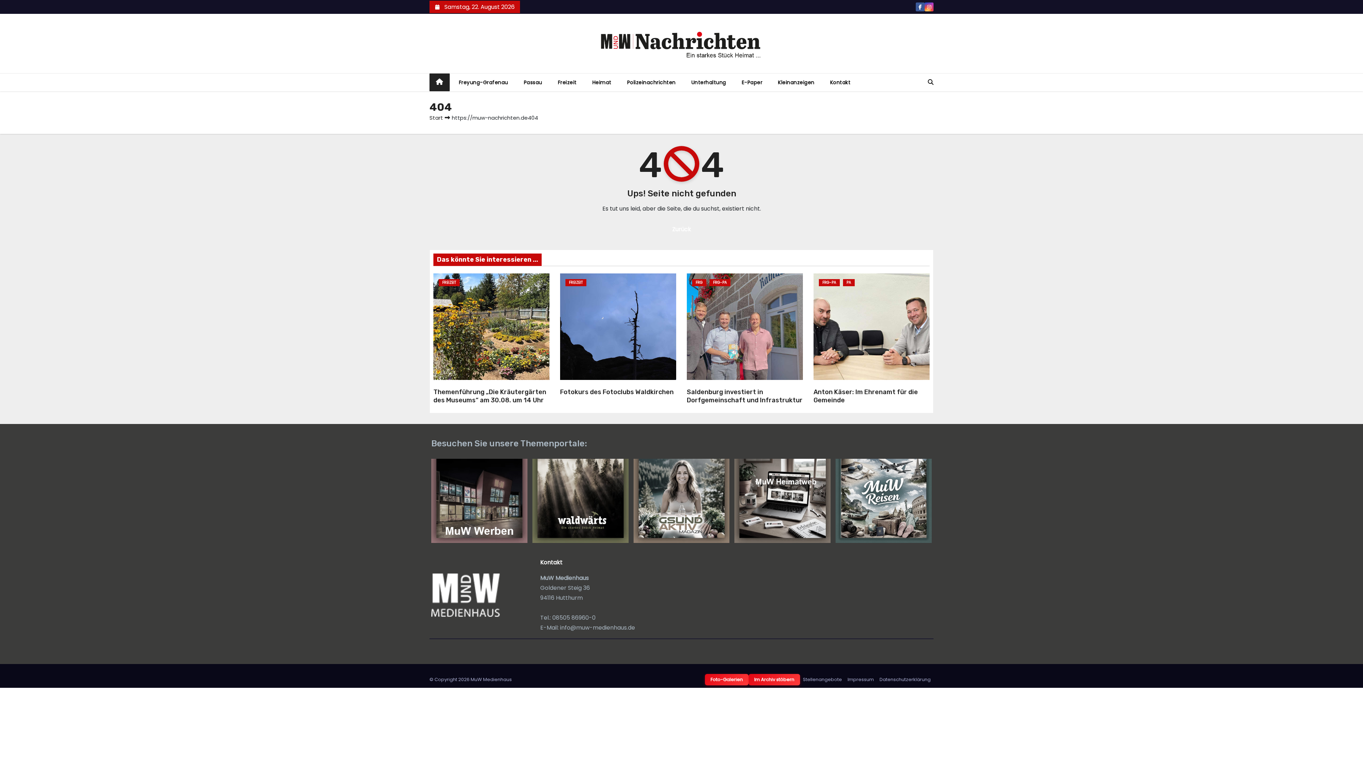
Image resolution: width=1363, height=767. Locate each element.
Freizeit (567, 82)
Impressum (861, 679)
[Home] (439, 83)
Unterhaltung (708, 82)
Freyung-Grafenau (483, 82)
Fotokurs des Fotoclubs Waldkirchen (617, 392)
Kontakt (840, 82)
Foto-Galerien (727, 679)
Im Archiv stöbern (774, 679)
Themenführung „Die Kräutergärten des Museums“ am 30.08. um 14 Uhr (489, 396)
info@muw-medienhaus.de (597, 628)
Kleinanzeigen (796, 82)
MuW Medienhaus (491, 679)
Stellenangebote (822, 679)
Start (436, 117)
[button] (931, 82)
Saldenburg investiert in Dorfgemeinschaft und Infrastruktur (745, 396)
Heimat (602, 82)
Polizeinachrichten (651, 82)
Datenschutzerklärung (905, 679)
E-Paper (752, 82)
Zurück (681, 229)
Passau (533, 82)
